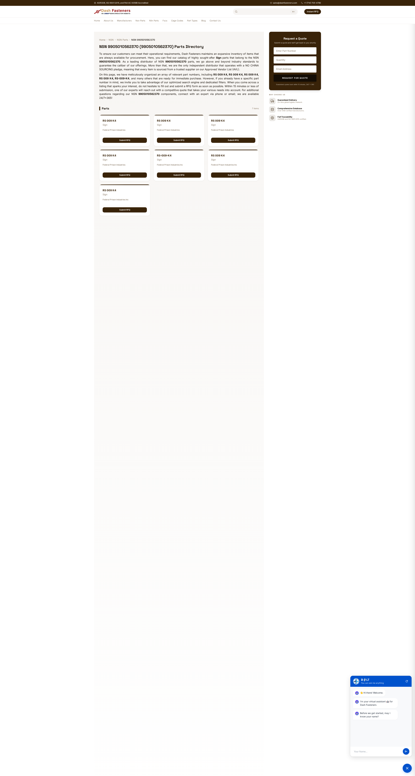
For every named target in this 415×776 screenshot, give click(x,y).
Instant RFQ (312, 11)
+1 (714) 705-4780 (312, 3)
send (406, 751)
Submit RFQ (124, 140)
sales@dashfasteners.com (285, 3)
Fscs (165, 20)
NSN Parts (122, 39)
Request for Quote (295, 78)
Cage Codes (177, 20)
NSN (111, 39)
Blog (203, 20)
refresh (406, 681)
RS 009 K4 (109, 120)
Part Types (192, 20)
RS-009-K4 (164, 155)
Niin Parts (154, 20)
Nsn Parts (140, 20)
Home (97, 20)
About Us (108, 20)
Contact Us (215, 20)
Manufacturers (124, 20)
